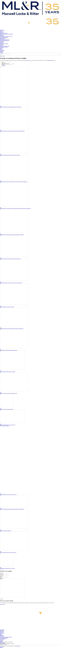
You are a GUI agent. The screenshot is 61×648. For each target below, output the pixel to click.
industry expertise (27, 60)
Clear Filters (3, 65)
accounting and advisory (50, 60)
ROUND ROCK (2, 643)
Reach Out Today (2, 604)
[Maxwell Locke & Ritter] (30, 16)
